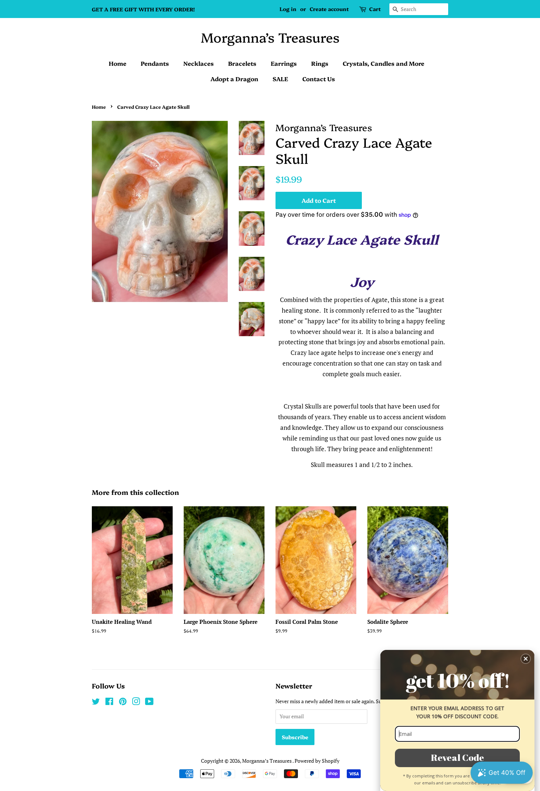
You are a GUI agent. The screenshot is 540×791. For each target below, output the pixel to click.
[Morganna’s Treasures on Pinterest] (123, 702)
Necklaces (198, 63)
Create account (329, 8)
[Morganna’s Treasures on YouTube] (149, 702)
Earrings (284, 63)
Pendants (155, 63)
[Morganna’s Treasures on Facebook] (109, 702)
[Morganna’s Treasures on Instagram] (136, 702)
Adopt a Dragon (234, 79)
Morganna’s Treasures (270, 37)
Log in (288, 8)
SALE (280, 79)
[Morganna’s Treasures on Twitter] (96, 702)
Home (117, 63)
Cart (375, 8)
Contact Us (318, 79)
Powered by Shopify (317, 760)
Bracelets (242, 63)
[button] (525, 658)
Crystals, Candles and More (383, 63)
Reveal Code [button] (457, 757)
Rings (319, 63)
